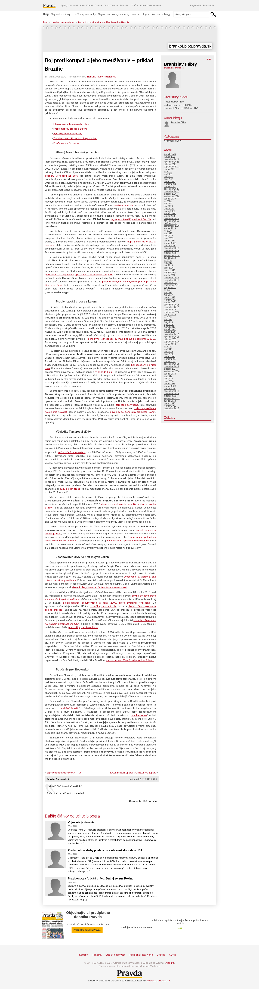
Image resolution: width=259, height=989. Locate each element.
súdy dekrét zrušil (70, 488)
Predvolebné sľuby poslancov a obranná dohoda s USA (105, 850)
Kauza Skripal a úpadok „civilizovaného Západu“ (133, 773)
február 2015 (170, 359)
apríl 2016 (169, 324)
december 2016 (171, 305)
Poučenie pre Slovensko (66, 143)
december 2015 (171, 334)
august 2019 (170, 228)
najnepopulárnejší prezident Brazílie (131, 219)
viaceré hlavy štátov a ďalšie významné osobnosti (99, 587)
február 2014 (170, 386)
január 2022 (169, 157)
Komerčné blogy (161, 14)
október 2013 (170, 396)
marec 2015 (169, 356)
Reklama (96, 954)
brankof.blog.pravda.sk (63, 22)
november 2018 (171, 250)
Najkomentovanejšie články (114, 14)
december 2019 (171, 218)
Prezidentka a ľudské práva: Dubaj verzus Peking (101, 878)
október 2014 (170, 369)
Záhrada (124, 5)
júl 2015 (168, 346)
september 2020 (172, 196)
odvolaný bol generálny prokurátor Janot (132, 411)
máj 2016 (168, 322)
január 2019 (169, 245)
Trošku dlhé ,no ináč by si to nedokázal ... (66, 793)
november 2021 (171, 162)
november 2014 (171, 366)
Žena (106, 5)
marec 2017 (169, 297)
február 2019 (170, 243)
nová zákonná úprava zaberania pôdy (127, 540)
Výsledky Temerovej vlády (67, 133)
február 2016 (170, 329)
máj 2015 (168, 351)
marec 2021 (169, 181)
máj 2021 (168, 176)
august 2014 (170, 374)
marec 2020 (169, 211)
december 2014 (171, 364)
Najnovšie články (60, 14)
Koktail (89, 5)
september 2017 (172, 285)
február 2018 (170, 273)
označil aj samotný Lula (103, 606)
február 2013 (170, 406)
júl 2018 (168, 260)
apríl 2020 (169, 208)
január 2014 (169, 388)
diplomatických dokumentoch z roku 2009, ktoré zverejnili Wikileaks (106, 602)
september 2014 (172, 371)
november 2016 (171, 307)
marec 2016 (169, 327)
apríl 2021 (169, 179)
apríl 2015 (169, 354)
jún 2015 (168, 349)
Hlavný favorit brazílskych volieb (71, 124)
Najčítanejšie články (84, 14)
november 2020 (171, 191)
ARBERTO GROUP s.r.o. (158, 980)
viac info (170, 963)
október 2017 (170, 282)
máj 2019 (168, 236)
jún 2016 (168, 319)
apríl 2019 (169, 238)
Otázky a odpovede (115, 954)
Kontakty (83, 954)
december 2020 (171, 189)
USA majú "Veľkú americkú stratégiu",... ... (66, 786)
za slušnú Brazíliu (69, 708)
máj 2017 (168, 295)
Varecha (114, 5)
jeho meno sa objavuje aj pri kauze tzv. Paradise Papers (78, 274)
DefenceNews (154, 5)
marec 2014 (169, 383)
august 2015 (170, 344)
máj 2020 (168, 206)
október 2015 (170, 339)
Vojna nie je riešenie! (82, 822)
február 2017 (170, 300)
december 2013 (171, 391)
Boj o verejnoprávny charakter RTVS (64, 773)
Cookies (161, 954)
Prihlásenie (208, 5)
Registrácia (195, 5)
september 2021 (172, 167)
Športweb (73, 5)
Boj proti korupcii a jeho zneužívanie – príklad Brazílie (104, 22)
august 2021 (170, 169)
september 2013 (172, 398)
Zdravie (98, 5)
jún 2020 (168, 203)
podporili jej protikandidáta (83, 627)
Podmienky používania (141, 954)
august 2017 (170, 287)
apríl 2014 (169, 381)
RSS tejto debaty (151, 801)
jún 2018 (168, 263)
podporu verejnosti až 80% (61, 175)
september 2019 (172, 226)
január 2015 (169, 361)
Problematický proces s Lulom (70, 128)
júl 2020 (168, 201)
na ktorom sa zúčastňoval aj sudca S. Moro (130, 660)
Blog (46, 14)
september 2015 (172, 342)
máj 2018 (168, 265)
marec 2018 (169, 270)
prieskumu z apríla (123, 205)
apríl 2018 (169, 268)
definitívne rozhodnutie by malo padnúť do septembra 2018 (121, 338)
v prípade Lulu (103, 371)
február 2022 (170, 154)
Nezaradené (110, 76)
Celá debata (135, 801)
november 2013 (171, 393)
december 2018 (171, 248)
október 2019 (170, 223)
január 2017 (169, 302)
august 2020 (170, 199)
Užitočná (134, 5)
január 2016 (169, 332)
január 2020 (169, 216)
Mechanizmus (139, 715)
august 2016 (170, 314)
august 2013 (170, 401)
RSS (209, 59)
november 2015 (171, 337)
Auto (82, 5)
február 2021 (170, 184)
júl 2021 (168, 171)
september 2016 (172, 312)
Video (143, 5)
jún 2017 (168, 292)
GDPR (172, 954)
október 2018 (170, 253)
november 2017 (171, 280)
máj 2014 (168, 378)
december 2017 (171, 277)
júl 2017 (168, 290)
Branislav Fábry (95, 76)
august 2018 (170, 258)
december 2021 (171, 159)
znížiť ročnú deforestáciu (71, 452)
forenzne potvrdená (127, 404)
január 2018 (169, 275)
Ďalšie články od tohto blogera (72, 816)
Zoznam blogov (140, 14)
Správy (64, 5)
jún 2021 (168, 174)
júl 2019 (168, 231)
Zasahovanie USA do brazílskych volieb (75, 138)
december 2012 (171, 408)
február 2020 (170, 213)
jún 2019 (168, 233)
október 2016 (170, 309)
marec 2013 (169, 403)
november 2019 (171, 221)
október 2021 (170, 164)
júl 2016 (168, 317)
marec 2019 (169, 240)
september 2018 (172, 255)
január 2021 (169, 186)
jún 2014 (168, 376)
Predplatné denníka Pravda (87, 930)
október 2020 (170, 194)
